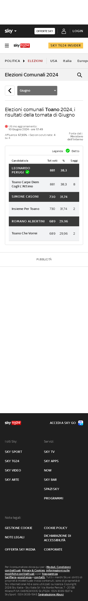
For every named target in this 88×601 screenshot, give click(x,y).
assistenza (24, 577)
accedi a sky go (63, 423)
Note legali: (13, 517)
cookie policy (55, 528)
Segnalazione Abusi (51, 594)
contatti (39, 577)
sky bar (50, 479)
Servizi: (49, 441)
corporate (53, 549)
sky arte (12, 479)
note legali (14, 537)
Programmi (53, 498)
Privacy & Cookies (33, 570)
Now (48, 470)
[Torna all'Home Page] (22, 45)
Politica (12, 61)
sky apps (51, 461)
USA (53, 61)
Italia (67, 61)
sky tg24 (12, 461)
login (78, 31)
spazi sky (51, 489)
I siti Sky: (11, 441)
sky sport (13, 452)
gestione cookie (18, 528)
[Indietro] (10, 91)
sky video (13, 470)
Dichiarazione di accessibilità (57, 538)
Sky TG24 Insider (66, 45)
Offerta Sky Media (20, 549)
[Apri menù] (7, 45)
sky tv (49, 452)
